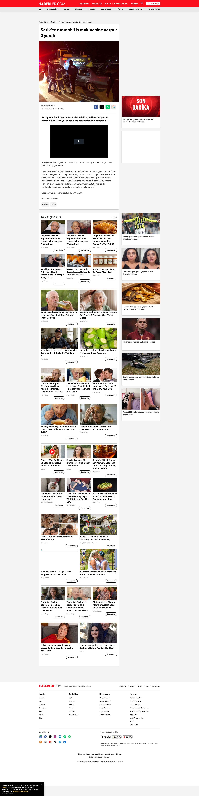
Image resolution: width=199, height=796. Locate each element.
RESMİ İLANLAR (135, 9)
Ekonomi (42, 698)
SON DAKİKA (52, 9)
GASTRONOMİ (154, 9)
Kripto (41, 711)
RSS (131, 721)
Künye (147, 686)
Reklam (132, 686)
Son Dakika (43, 708)
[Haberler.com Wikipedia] (45, 742)
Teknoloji (72, 701)
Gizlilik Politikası (135, 701)
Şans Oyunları (105, 708)
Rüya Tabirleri (104, 711)
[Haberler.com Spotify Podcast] (69, 737)
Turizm (71, 708)
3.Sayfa (52, 22)
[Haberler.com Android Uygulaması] (117, 737)
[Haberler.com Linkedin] (60, 737)
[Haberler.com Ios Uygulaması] (106, 737)
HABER (134, 3)
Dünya (41, 718)
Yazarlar (72, 711)
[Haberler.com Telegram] (60, 742)
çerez (4, 787)
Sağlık (71, 698)
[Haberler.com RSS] (40, 742)
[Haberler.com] (50, 686)
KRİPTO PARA (120, 3)
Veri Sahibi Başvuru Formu (139, 711)
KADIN (67, 9)
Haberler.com (105, 694)
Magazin (42, 704)
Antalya (53, 204)
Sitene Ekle (134, 725)
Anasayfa (42, 22)
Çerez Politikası (135, 704)
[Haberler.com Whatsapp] (65, 737)
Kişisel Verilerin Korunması (139, 708)
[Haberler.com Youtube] (50, 742)
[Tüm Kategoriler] (40, 9)
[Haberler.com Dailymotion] (65, 742)
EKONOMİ (84, 3)
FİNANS (78, 9)
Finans (71, 704)
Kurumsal (133, 694)
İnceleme (45, 204)
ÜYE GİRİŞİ (155, 3)
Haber (91, 757)
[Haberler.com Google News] (40, 737)
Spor (40, 701)
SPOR (108, 3)
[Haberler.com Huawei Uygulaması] (128, 737)
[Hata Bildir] (95, 762)
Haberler (42, 694)
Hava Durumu (104, 698)
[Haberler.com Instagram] (55, 737)
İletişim (140, 686)
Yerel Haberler (74, 715)
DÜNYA (120, 9)
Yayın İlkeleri (156, 686)
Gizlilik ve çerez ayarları (83, 762)
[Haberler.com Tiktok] (55, 742)
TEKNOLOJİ (106, 9)
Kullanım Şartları (135, 698)
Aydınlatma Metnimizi (20, 791)
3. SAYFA (91, 9)
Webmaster (134, 715)
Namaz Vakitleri (105, 701)
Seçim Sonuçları (105, 704)
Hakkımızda (123, 686)
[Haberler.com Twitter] (50, 737)
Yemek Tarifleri (105, 715)
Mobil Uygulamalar (136, 718)
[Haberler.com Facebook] (45, 737)
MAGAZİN (97, 3)
